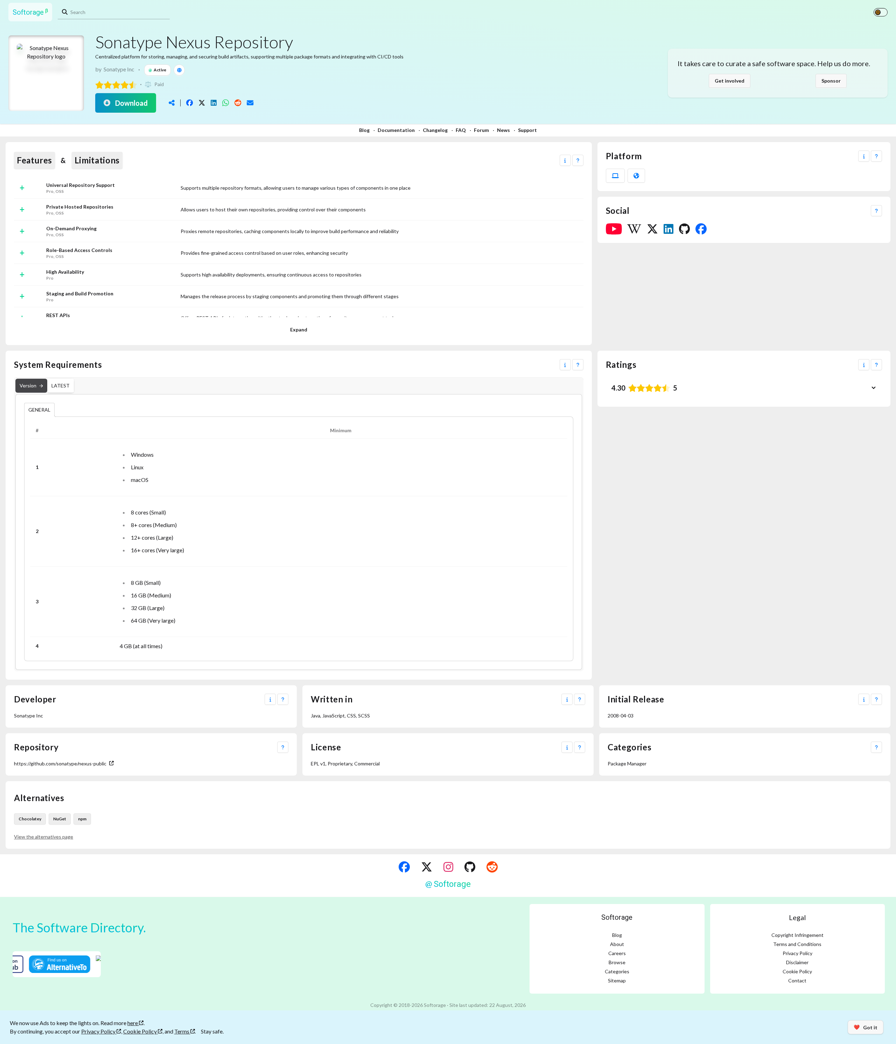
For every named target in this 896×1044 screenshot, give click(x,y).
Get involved (729, 81)
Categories (617, 971)
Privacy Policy (797, 953)
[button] (565, 160)
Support (527, 130)
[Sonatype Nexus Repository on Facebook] (701, 228)
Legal (797, 917)
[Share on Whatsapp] (225, 102)
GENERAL (39, 410)
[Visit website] (179, 70)
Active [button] (160, 69)
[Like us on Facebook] (404, 867)
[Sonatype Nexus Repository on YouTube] (614, 228)
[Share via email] (250, 102)
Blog (364, 130)
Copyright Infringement (797, 935)
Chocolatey (30, 818)
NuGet (59, 818)
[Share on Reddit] (237, 102)
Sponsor (831, 81)
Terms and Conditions (797, 944)
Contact (797, 980)
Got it (865, 1027)
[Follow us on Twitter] (426, 867)
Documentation (396, 130)
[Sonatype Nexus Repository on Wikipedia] (634, 228)
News (503, 130)
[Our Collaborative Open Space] (469, 867)
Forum (481, 130)
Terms (182, 1031)
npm (82, 818)
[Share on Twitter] (201, 102)
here (133, 1023)
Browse (617, 962)
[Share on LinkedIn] (214, 102)
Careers (617, 953)
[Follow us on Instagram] (448, 867)
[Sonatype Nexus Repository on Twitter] (652, 228)
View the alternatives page (43, 837)
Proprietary (340, 763)
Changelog (435, 130)
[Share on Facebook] (189, 102)
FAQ (461, 130)
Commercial (367, 763)
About (617, 944)
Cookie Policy (797, 971)
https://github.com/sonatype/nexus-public (60, 763)
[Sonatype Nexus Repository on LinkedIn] (668, 228)
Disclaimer (797, 962)
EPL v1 (318, 763)
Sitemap (617, 980)
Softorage (616, 917)
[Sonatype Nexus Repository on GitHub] (684, 228)
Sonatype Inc (119, 69)
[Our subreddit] (492, 867)
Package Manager (627, 763)
